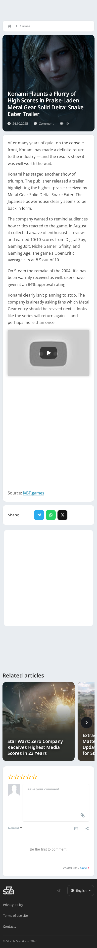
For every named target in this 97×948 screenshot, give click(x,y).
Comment (46, 123)
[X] (62, 515)
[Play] (48, 353)
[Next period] (87, 723)
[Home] (11, 26)
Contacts (9, 926)
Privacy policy (13, 904)
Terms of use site (15, 915)
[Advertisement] (48, 430)
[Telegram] (39, 515)
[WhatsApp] (51, 515)
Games (25, 26)
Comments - (76, 868)
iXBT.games (33, 493)
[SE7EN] (8, 890)
